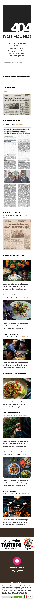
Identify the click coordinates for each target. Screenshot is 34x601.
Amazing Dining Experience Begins (14, 373)
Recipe (17, 297)
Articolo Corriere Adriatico (12, 213)
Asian (16, 415)
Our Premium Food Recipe (12, 412)
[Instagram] (17, 561)
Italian (17, 258)
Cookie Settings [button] (8, 597)
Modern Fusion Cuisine (10, 334)
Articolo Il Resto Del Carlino (12, 120)
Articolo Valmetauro (10, 87)
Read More (19, 124)
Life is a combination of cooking (13, 452)
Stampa (19, 90)
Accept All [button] (18, 597)
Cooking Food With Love (11, 295)
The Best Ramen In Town (11, 491)
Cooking (18, 376)
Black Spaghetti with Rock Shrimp (14, 255)
